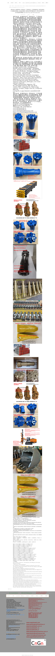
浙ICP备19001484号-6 (11, 638)
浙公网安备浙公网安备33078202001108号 (11, 617)
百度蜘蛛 (10, 614)
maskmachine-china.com (14, 625)
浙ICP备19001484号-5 (11, 637)
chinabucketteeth (21, 609)
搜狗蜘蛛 (18, 614)
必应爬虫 (23, 614)
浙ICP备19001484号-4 (11, 636)
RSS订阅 (7, 614)
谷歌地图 (12, 614)
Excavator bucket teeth (11, 609)
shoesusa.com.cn (12, 626)
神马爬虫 (15, 614)
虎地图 (21, 614)
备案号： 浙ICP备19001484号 (12, 635)
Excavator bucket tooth (12, 610)
